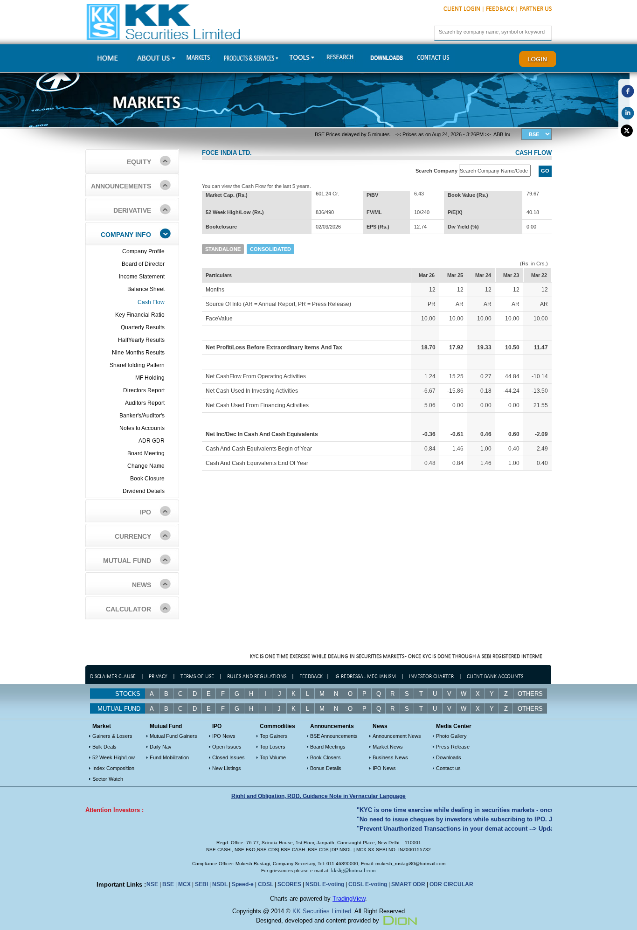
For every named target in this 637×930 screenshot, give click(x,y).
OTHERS (530, 708)
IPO (145, 512)
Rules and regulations (256, 677)
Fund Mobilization (169, 757)
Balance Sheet (146, 289)
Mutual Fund (127, 560)
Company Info (126, 234)
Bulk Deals (104, 747)
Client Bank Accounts (495, 677)
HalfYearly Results (141, 340)
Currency (133, 536)
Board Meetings (328, 747)
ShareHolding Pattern (137, 365)
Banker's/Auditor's (142, 415)
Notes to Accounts (142, 428)
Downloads (448, 757)
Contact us (448, 768)
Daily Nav (161, 747)
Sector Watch (107, 779)
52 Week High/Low (113, 757)
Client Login (461, 9)
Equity (139, 162)
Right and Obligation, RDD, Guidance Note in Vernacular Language (318, 796)
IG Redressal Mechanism (365, 677)
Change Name (146, 466)
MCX (184, 884)
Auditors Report (145, 403)
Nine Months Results (138, 352)
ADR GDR (151, 440)
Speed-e (243, 884)
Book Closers (325, 757)
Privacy (158, 677)
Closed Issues (228, 757)
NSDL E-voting (324, 884)
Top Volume (273, 757)
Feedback (500, 9)
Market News (388, 747)
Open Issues (227, 747)
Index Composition (113, 768)
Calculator (128, 609)
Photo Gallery (451, 736)
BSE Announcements (334, 736)
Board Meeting (146, 453)
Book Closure (147, 478)
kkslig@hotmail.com (353, 870)
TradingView (348, 898)
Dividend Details (144, 491)
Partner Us (535, 9)
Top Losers (272, 747)
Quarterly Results (143, 327)
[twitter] (628, 131)
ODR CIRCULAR (451, 884)
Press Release (453, 747)
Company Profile (143, 251)
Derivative (132, 210)
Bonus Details (325, 768)
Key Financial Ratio (140, 315)
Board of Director (143, 264)
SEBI (201, 884)
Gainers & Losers (112, 736)
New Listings (226, 768)
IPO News (223, 736)
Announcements (121, 186)
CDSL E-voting (367, 884)
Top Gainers (274, 736)
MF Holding (150, 378)
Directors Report (144, 390)
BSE (168, 884)
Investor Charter (431, 677)
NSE (152, 884)
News (141, 585)
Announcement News (397, 736)
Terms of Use (197, 677)
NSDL (220, 884)
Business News (390, 757)
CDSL (265, 884)
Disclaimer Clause (113, 677)
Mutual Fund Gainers (173, 736)
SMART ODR (408, 884)
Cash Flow (151, 302)
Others (530, 693)
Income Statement (142, 276)
